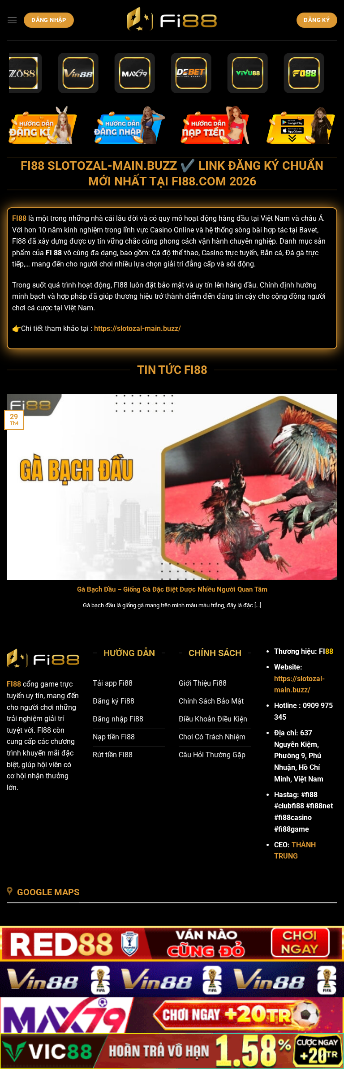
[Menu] (12, 20)
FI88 (14, 684)
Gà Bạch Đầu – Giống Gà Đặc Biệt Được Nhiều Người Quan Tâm (172, 589)
